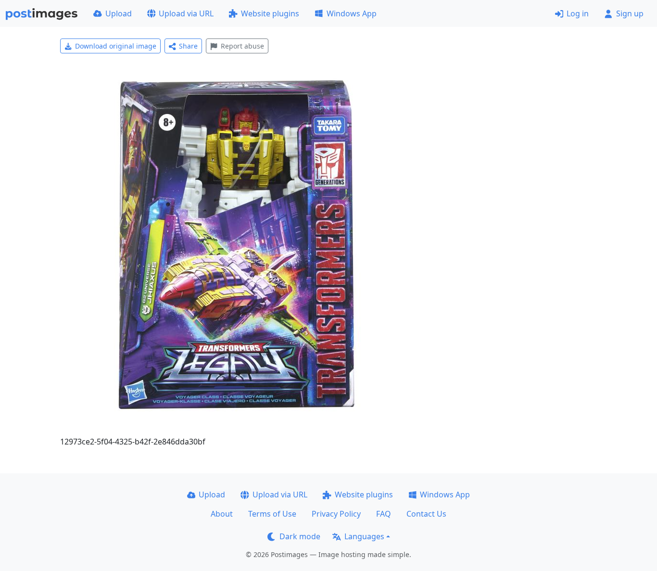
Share (188, 46)
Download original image (115, 46)
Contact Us (426, 513)
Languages (364, 536)
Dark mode (299, 536)
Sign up (630, 13)
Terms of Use (272, 513)
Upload (118, 13)
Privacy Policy (336, 513)
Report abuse (242, 46)
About (222, 513)
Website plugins (270, 13)
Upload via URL (186, 13)
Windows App (352, 13)
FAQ (383, 513)
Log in (578, 13)
